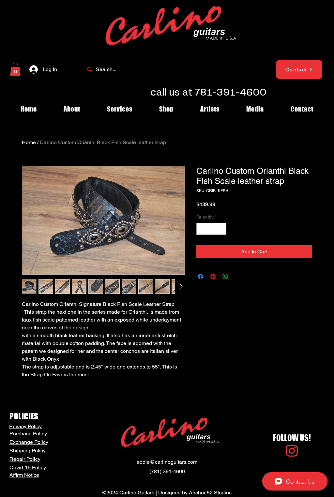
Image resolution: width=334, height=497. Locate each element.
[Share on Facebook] (201, 276)
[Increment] (221, 228)
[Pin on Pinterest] (213, 276)
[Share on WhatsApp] (225, 276)
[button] (15, 69)
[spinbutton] (211, 228)
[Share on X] (238, 276)
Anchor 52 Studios (210, 492)
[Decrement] (201, 228)
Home (29, 142)
